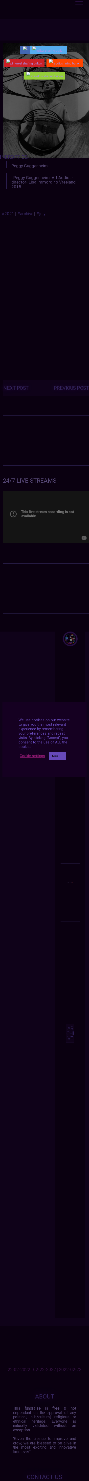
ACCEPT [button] (57, 756)
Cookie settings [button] (32, 756)
